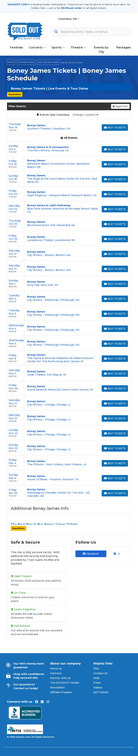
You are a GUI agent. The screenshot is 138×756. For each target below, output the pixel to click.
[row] (69, 127)
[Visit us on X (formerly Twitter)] (42, 701)
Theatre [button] (77, 47)
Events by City (101, 49)
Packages (123, 47)
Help (96, 678)
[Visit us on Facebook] (36, 701)
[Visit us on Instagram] (48, 701)
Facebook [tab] (92, 553)
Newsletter (57, 687)
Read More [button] (15, 94)
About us (56, 668)
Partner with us (60, 678)
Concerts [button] (36, 47)
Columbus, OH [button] (68, 19)
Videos (97, 687)
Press (97, 682)
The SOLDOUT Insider (64, 682)
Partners (56, 673)
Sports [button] (57, 47)
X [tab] (119, 553)
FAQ (96, 668)
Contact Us (100, 673)
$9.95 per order (71, 7)
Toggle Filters (121, 106)
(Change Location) (84, 114)
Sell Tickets (100, 692)
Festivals (16, 47)
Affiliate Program (61, 692)
